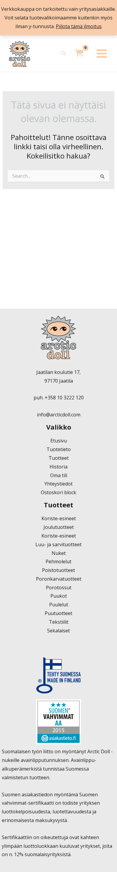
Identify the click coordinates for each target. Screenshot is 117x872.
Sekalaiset (58, 630)
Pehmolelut (58, 561)
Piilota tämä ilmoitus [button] (79, 26)
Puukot (58, 596)
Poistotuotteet (58, 570)
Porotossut (58, 587)
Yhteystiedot (58, 483)
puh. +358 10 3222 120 (59, 397)
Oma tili (58, 475)
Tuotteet (59, 458)
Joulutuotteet (59, 527)
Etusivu (58, 440)
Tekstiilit (58, 622)
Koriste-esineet (58, 518)
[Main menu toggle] (101, 53)
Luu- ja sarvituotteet (58, 544)
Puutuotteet (58, 613)
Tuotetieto (58, 449)
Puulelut (58, 604)
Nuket (59, 553)
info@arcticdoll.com (58, 414)
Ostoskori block (58, 492)
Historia (59, 466)
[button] (63, 53)
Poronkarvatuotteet (58, 579)
